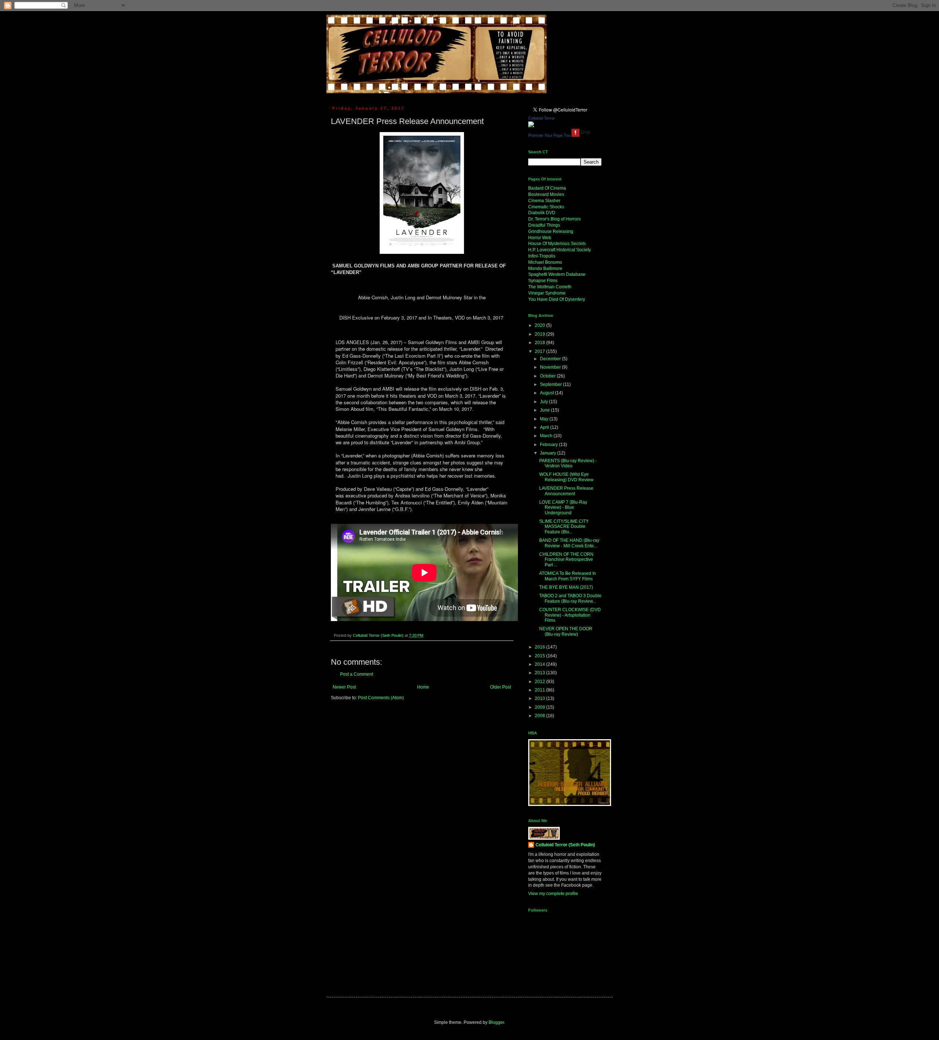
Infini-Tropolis (541, 256)
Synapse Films (543, 280)
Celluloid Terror (541, 118)
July (544, 401)
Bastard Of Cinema (547, 188)
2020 (540, 325)
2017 (540, 351)
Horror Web (539, 237)
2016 (540, 647)
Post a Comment (356, 674)
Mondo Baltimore (545, 268)
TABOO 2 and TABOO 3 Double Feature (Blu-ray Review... (570, 598)
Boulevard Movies (546, 194)
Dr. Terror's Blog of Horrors (554, 219)
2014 (540, 664)
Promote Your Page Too (549, 135)
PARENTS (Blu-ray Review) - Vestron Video (568, 463)
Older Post (500, 687)
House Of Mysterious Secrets (557, 243)
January (548, 453)
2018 (540, 342)
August (547, 392)
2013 (540, 672)
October (548, 376)
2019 (540, 334)
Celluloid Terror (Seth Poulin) (565, 844)
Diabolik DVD (541, 212)
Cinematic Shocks (546, 206)
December (551, 358)
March (546, 435)
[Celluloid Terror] (531, 125)
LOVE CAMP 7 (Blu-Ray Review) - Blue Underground (563, 507)
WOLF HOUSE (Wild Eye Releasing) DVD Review (566, 477)
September (551, 384)
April (545, 427)
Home (423, 687)
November (551, 367)
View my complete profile (553, 893)
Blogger (496, 1022)
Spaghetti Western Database (556, 274)
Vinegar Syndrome (547, 293)
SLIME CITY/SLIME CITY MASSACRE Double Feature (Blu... (564, 526)
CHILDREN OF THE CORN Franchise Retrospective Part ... (566, 560)
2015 (540, 655)
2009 (540, 707)
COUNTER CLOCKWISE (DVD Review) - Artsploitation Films (570, 615)
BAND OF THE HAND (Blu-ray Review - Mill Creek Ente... (569, 543)
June (545, 410)
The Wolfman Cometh (549, 286)
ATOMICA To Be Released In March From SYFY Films (567, 576)
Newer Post (344, 687)
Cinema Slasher (544, 200)
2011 (540, 690)
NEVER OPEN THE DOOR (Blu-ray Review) (565, 631)
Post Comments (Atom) (381, 697)
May (544, 419)
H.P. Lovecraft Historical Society (559, 249)
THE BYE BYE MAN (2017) (566, 587)
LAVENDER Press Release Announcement (566, 491)
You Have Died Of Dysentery (556, 299)
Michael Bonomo (545, 262)
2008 (540, 715)
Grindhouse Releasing (550, 231)
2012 (540, 681)
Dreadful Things (544, 225)
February (549, 444)
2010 (540, 698)
